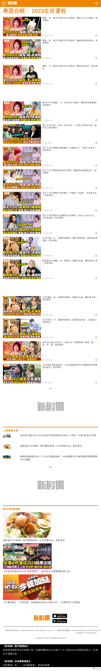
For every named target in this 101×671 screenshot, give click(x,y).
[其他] (96, 36)
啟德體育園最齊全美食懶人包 (18, 650)
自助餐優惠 (29, 665)
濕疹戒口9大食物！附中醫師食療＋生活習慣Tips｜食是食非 (51, 446)
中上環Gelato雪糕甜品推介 (77, 650)
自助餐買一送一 (11, 665)
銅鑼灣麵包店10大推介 (48, 650)
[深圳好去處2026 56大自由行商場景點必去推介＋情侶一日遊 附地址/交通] (7, 438)
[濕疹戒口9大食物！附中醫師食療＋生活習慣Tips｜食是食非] (7, 448)
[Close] (97, 669)
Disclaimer (80, 633)
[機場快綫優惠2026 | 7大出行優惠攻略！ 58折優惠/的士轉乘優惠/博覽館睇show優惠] (7, 459)
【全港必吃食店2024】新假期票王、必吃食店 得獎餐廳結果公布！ (37, 571)
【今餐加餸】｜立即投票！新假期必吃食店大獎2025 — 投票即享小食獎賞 (41, 602)
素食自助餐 (44, 665)
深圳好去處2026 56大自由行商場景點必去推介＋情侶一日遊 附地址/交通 (58, 435)
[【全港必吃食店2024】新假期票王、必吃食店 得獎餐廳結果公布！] (27, 556)
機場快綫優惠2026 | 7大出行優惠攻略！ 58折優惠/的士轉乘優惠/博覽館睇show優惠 (58, 458)
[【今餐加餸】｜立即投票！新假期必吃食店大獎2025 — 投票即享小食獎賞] (27, 587)
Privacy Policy (91, 633)
